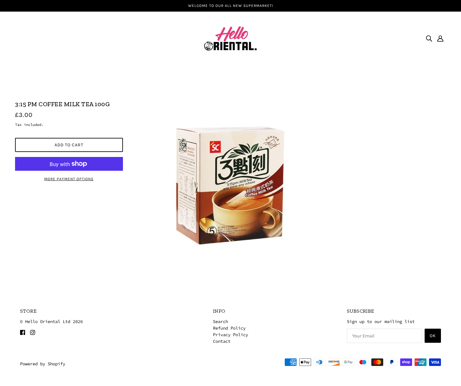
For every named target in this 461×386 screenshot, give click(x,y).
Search (220, 321)
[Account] (440, 38)
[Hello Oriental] (230, 37)
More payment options (68, 179)
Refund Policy (229, 328)
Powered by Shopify (42, 364)
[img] (429, 38)
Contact (221, 341)
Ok (433, 335)
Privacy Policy (230, 334)
